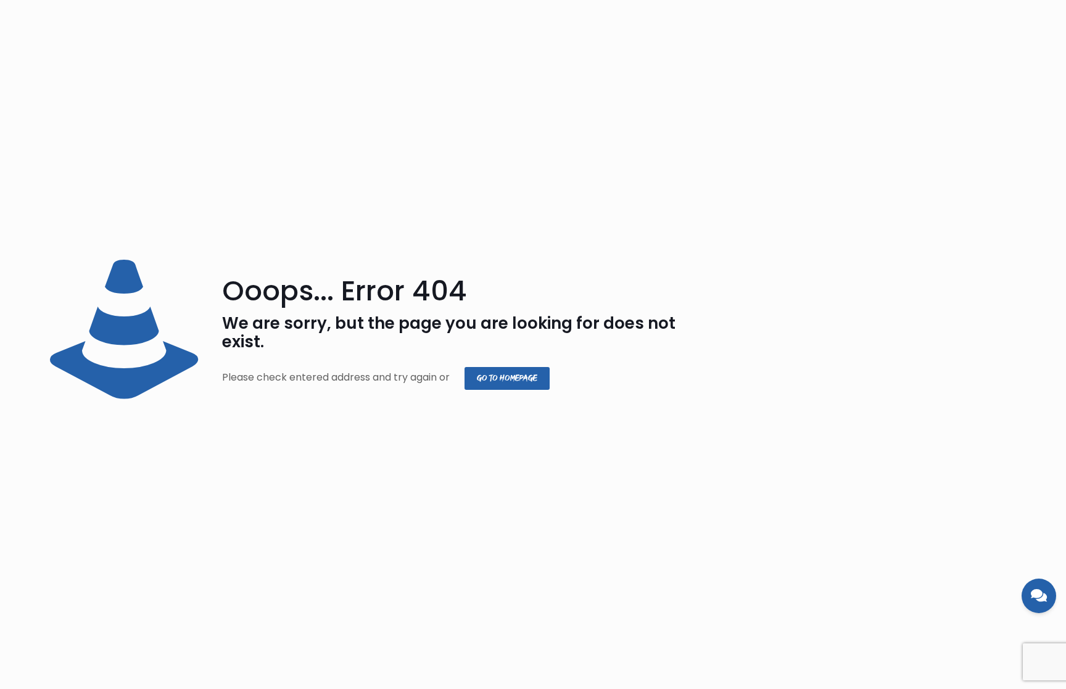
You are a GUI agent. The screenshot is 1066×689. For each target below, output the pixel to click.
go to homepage (507, 378)
